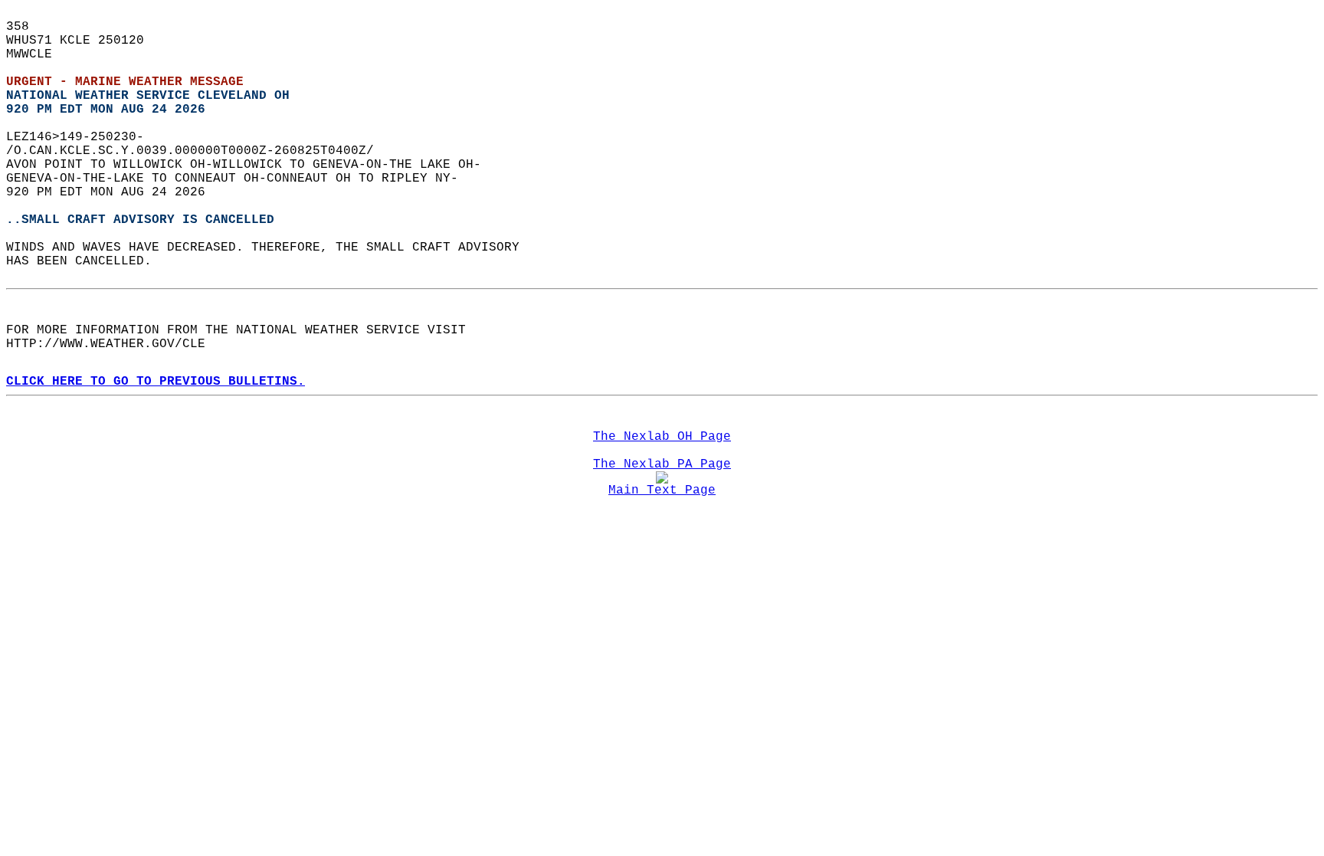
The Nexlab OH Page (662, 437)
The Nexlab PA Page (662, 464)
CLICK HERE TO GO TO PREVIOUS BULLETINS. (155, 382)
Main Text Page (662, 490)
